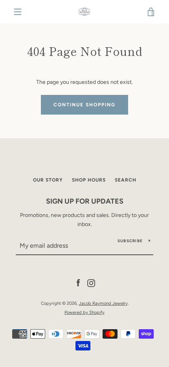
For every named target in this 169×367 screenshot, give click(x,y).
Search (125, 180)
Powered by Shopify (84, 312)
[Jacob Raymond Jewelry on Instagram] (91, 283)
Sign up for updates (84, 201)
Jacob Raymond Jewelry (103, 303)
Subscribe (130, 240)
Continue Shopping (84, 105)
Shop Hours (89, 180)
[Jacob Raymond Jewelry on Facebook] (78, 283)
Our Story (48, 180)
